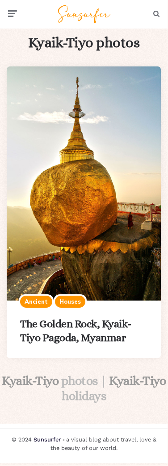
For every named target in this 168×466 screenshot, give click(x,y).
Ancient (36, 301)
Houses (70, 301)
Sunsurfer (47, 439)
